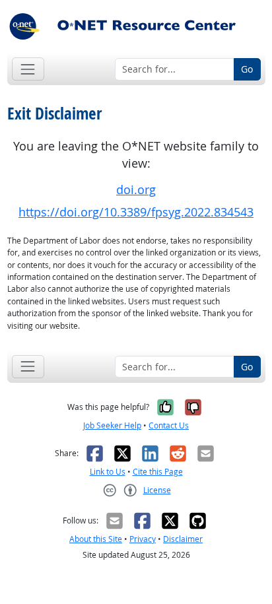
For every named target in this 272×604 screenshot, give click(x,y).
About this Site (95, 539)
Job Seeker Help (112, 425)
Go (247, 69)
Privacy (142, 539)
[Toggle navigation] (28, 69)
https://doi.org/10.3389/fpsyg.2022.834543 (136, 212)
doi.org (136, 189)
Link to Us (107, 471)
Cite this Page (158, 471)
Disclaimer (183, 539)
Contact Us (169, 425)
